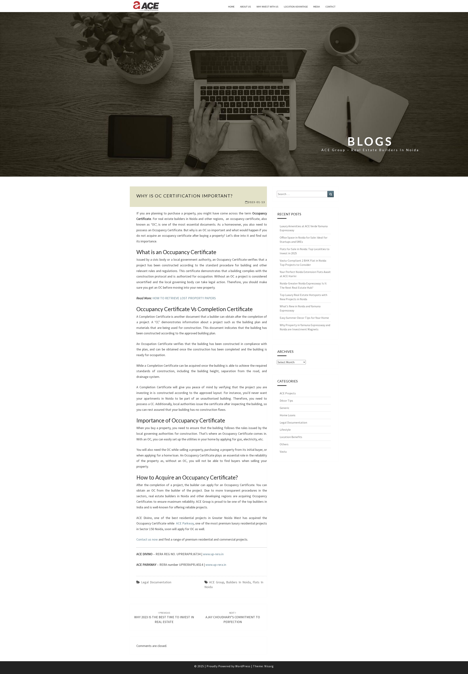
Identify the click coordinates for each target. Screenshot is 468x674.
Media (316, 6)
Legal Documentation (156, 582)
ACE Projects (288, 393)
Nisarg (269, 666)
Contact (330, 6)
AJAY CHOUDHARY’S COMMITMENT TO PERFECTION (232, 617)
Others (284, 444)
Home (231, 6)
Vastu (283, 451)
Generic (284, 408)
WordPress (242, 666)
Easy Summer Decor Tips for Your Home (304, 318)
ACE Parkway (185, 523)
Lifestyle (285, 429)
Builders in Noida (238, 582)
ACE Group (216, 582)
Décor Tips (286, 400)
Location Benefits (291, 437)
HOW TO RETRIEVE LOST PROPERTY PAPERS (184, 298)
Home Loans (287, 415)
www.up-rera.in (213, 554)
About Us (245, 6)
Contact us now (147, 539)
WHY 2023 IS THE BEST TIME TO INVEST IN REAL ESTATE (164, 617)
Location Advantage (296, 6)
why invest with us (267, 6)
